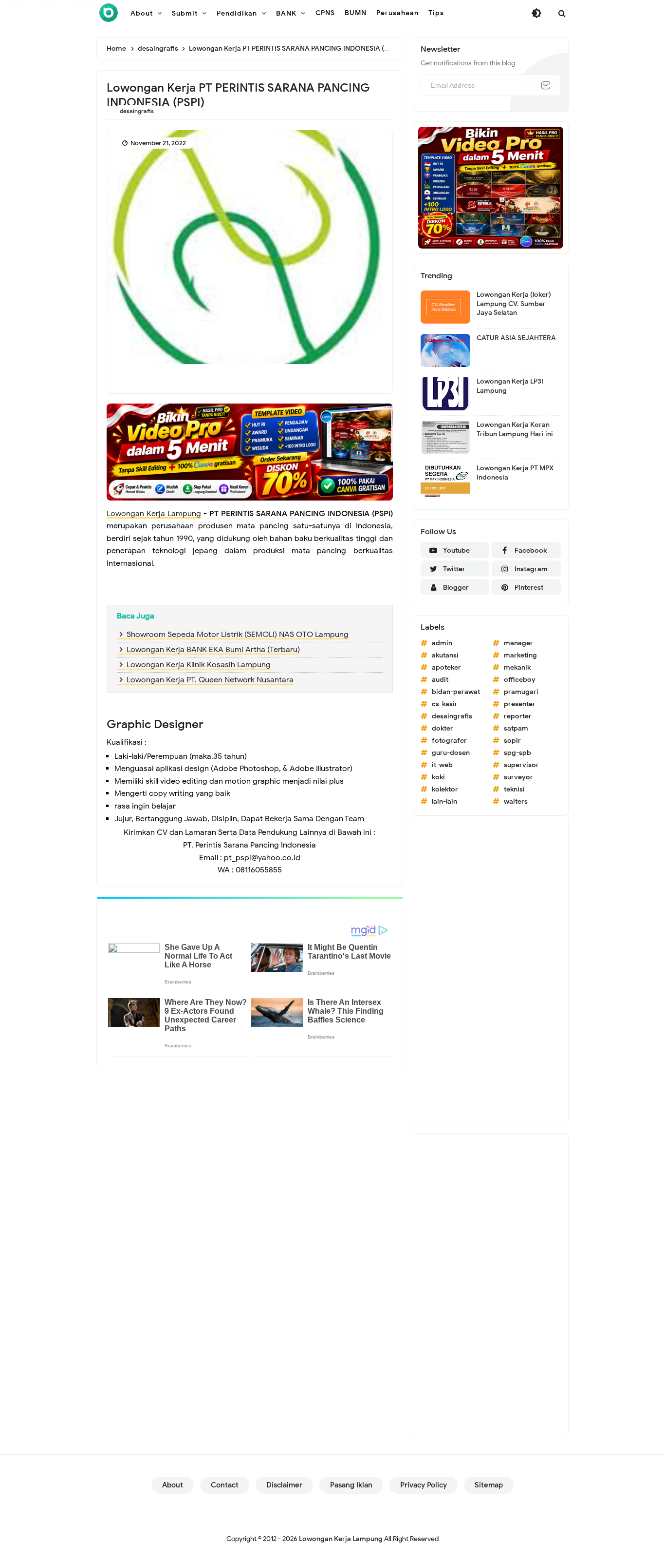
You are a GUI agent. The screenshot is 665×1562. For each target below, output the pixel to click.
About (172, 1485)
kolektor (445, 789)
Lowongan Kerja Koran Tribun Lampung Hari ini (515, 429)
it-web (442, 765)
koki (438, 777)
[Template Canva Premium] (250, 451)
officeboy (520, 679)
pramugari (521, 692)
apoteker (446, 667)
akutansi (445, 655)
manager (518, 643)
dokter (442, 728)
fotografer (449, 740)
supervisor (521, 765)
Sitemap (489, 1485)
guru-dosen (451, 753)
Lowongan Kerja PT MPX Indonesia (515, 472)
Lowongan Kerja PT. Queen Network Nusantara (210, 680)
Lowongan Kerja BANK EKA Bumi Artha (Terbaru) (213, 650)
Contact (225, 1485)
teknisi (514, 789)
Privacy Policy (423, 1485)
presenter (520, 704)
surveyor (518, 777)
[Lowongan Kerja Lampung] (108, 12)
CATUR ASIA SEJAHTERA (516, 338)
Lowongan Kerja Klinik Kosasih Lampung (199, 665)
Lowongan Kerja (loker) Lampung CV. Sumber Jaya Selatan (514, 303)
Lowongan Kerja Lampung (154, 514)
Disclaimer (284, 1485)
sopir (512, 740)
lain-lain (444, 801)
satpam (516, 728)
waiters (516, 801)
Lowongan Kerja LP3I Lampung (510, 385)
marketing (520, 655)
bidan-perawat (456, 692)
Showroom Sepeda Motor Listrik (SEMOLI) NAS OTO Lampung (238, 634)
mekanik (517, 667)
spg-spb (517, 753)
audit (440, 679)
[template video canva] (490, 187)
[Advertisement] (491, 969)
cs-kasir (445, 704)
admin (442, 643)
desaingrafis (137, 111)
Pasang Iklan (351, 1485)
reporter (518, 716)
